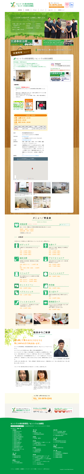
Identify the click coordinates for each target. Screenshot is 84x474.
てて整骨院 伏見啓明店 (17, 434)
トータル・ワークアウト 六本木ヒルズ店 (41, 461)
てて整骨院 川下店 (16, 440)
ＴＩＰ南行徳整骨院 (37, 449)
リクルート (40, 468)
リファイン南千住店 (37, 462)
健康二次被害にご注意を (18, 109)
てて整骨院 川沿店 (16, 432)
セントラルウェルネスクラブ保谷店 (30, 155)
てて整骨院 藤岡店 (37, 438)
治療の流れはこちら (65, 224)
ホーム (12, 468)
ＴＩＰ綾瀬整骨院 (36, 460)
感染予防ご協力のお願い (30, 111)
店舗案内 (22, 468)
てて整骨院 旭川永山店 (17, 431)
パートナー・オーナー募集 (30, 468)
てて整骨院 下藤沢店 (37, 443)
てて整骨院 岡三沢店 (16, 457)
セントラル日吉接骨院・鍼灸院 (59, 431)
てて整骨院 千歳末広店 (17, 435)
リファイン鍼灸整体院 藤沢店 (59, 432)
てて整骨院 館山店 (36, 451)
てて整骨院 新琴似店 (16, 443)
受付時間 (27, 10)
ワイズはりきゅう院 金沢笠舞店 (59, 442)
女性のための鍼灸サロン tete (18, 449)
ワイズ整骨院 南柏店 (37, 450)
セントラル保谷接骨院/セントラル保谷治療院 (42, 458)
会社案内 (17, 468)
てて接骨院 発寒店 (16, 450)
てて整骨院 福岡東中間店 (58, 447)
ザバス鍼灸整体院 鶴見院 (58, 435)
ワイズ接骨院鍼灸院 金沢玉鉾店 (59, 440)
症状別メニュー (61, 10)
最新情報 (20, 10)
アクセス (35, 10)
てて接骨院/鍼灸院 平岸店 (17, 446)
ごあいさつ (50, 10)
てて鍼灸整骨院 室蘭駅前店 (17, 436)
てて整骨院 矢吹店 (16, 461)
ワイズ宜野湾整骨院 (57, 451)
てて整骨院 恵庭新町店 (17, 438)
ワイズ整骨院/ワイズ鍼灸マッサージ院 (40, 457)
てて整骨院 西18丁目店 (17, 447)
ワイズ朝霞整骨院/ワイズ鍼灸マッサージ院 (41, 442)
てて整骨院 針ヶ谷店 (37, 432)
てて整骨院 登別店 (16, 445)
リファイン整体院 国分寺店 (38, 464)
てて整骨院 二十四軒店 (17, 439)
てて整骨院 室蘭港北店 (17, 442)
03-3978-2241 (55, 5)
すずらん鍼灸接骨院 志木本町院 (39, 445)
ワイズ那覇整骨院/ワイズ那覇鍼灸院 (60, 453)
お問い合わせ (46, 468)
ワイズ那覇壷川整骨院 (57, 457)
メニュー (42, 10)
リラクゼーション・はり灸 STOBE (60, 434)
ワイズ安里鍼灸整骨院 (57, 454)
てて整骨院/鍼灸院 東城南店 (38, 434)
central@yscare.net (26, 140)
